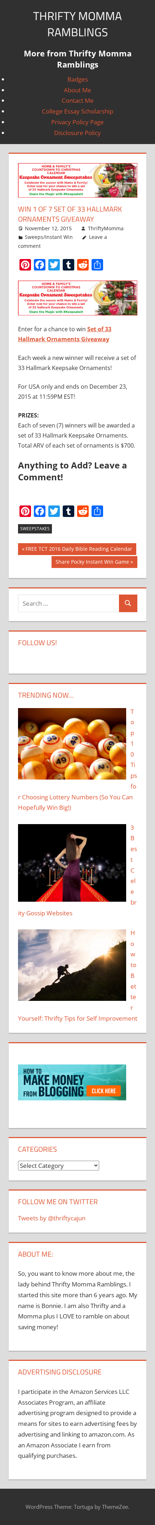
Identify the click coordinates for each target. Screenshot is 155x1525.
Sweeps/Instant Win (49, 237)
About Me (77, 90)
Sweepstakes (35, 529)
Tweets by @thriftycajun (51, 1218)
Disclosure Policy (77, 133)
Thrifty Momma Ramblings (77, 24)
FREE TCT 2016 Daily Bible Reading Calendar (79, 550)
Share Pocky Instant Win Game (92, 563)
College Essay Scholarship (77, 111)
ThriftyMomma (106, 228)
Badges (77, 79)
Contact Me (78, 100)
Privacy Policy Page (77, 122)
